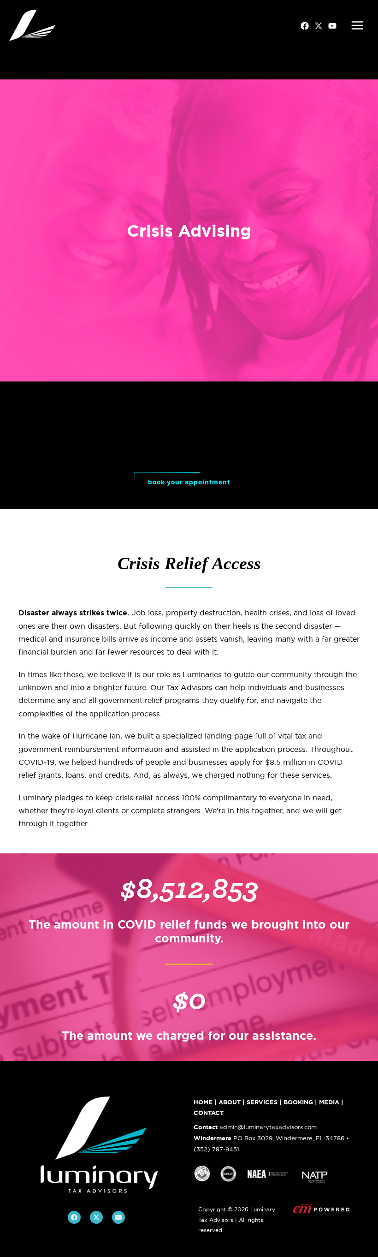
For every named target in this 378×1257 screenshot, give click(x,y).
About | (232, 1102)
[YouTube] (332, 26)
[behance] (318, 26)
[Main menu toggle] (357, 25)
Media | (331, 1102)
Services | (264, 1102)
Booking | (300, 1102)
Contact (209, 1112)
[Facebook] (305, 26)
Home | (205, 1102)
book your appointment (189, 482)
